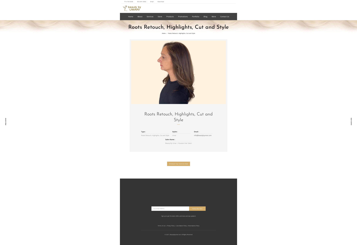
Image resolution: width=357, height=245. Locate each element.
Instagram (185, 222)
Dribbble (234, 1)
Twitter (226, 1)
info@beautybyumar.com (203, 135)
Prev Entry (6, 121)
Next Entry (351, 121)
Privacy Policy (171, 226)
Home (164, 33)
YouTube (230, 1)
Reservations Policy (193, 226)
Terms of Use (162, 226)
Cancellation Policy (181, 226)
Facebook (222, 1)
